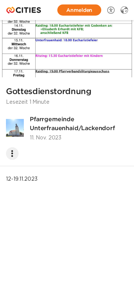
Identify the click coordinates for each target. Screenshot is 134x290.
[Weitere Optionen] (12, 153)
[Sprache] (124, 10)
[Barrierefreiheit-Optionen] (111, 10)
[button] (67, 48)
